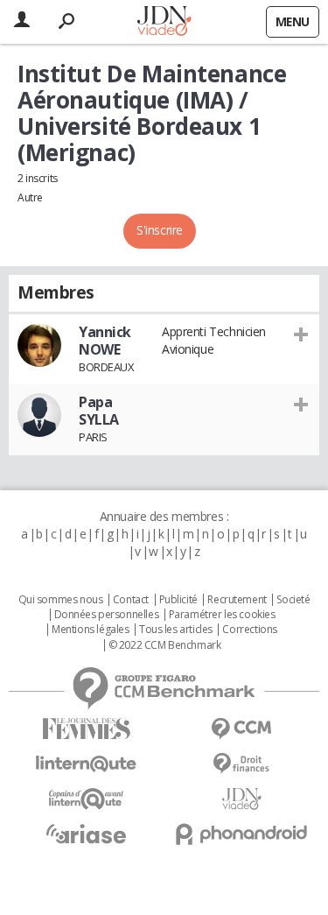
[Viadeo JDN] (242, 799)
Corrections (249, 629)
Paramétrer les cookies (222, 615)
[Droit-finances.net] (242, 764)
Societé (293, 600)
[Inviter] (301, 332)
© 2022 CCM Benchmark (164, 645)
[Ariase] (86, 833)
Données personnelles (106, 615)
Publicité (178, 600)
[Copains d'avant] (86, 799)
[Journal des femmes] (86, 729)
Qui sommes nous (60, 600)
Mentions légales (90, 629)
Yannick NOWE (105, 340)
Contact (131, 600)
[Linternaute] (86, 764)
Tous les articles (176, 629)
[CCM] (242, 729)
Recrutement (236, 600)
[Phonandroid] (242, 834)
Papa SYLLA (99, 410)
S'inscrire (159, 230)
